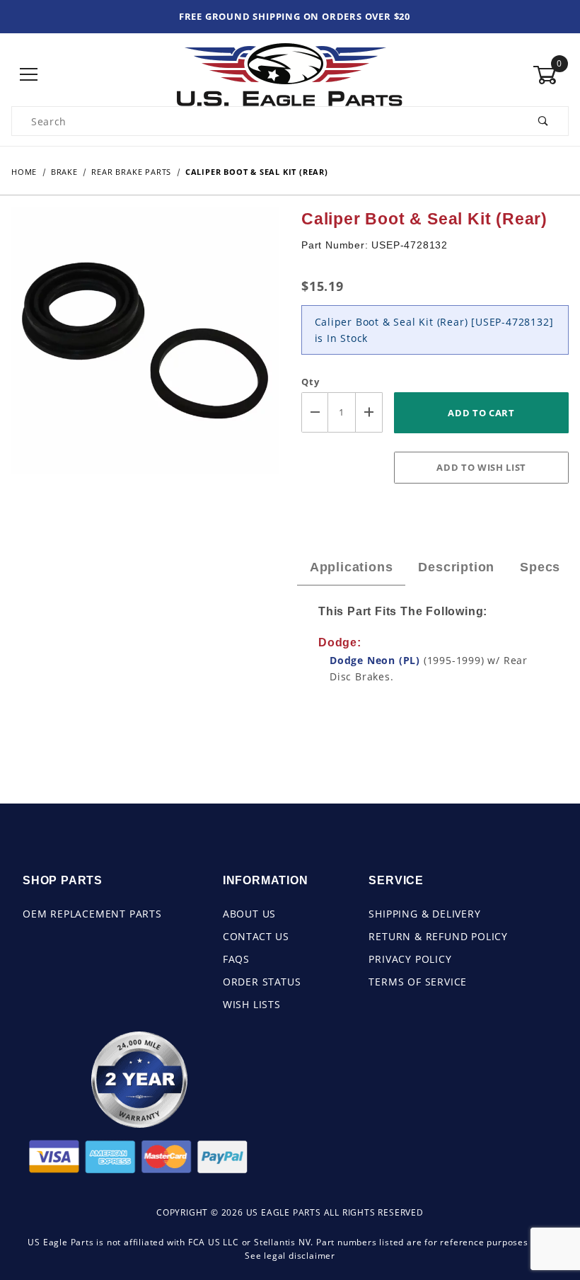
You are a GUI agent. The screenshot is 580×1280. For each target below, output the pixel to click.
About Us (249, 913)
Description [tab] (456, 567)
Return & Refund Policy (438, 936)
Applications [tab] (351, 567)
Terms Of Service (418, 981)
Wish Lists (252, 1004)
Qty (310, 381)
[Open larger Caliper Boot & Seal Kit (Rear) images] (145, 350)
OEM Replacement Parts (92, 913)
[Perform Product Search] (543, 121)
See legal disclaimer (290, 1256)
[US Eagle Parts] (289, 74)
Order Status (262, 981)
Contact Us (256, 936)
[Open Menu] (29, 74)
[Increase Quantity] (369, 412)
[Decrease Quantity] (314, 412)
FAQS (236, 959)
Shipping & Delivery (424, 913)
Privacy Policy (410, 959)
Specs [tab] (540, 567)
